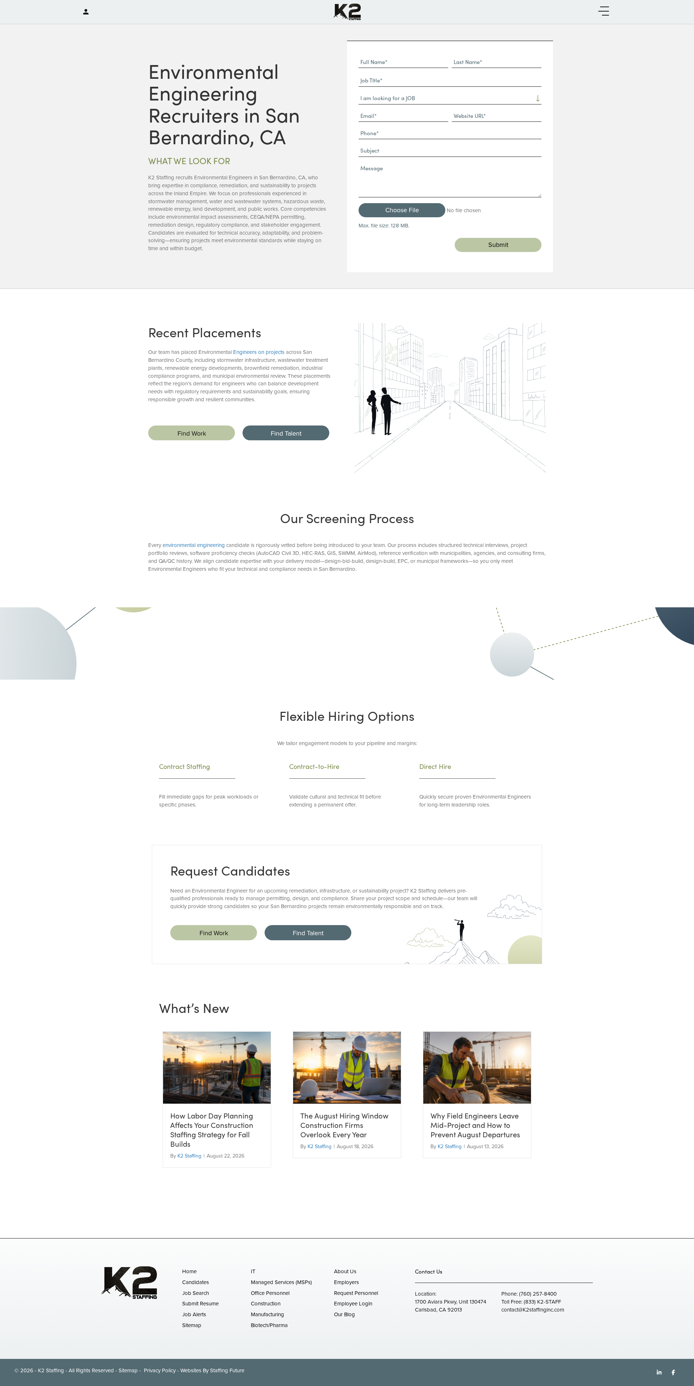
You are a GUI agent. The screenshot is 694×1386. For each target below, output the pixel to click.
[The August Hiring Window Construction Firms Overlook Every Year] (347, 1067)
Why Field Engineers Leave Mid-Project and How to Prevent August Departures (475, 1125)
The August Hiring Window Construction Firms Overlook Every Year (344, 1125)
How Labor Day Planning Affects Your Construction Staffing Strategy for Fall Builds (211, 1129)
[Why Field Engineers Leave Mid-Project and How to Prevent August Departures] (477, 1067)
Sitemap (128, 1370)
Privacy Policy (159, 1370)
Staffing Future (227, 1370)
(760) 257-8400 (538, 1294)
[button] (602, 11)
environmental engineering (194, 545)
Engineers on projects (258, 352)
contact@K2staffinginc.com (532, 1310)
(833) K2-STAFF (542, 1302)
